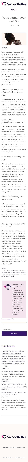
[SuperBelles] (14, 3)
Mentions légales (8, 447)
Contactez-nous (20, 447)
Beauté (5, 268)
